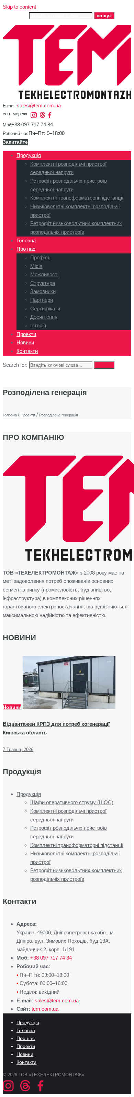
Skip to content (19, 7)
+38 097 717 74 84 (32, 124)
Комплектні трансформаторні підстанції (76, 845)
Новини (12, 707)
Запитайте (15, 142)
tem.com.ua (45, 1009)
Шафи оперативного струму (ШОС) (71, 802)
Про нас (25, 1038)
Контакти (26, 1062)
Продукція (28, 794)
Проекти (25, 1046)
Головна (25, 1030)
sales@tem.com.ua (39, 105)
